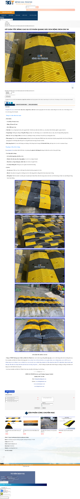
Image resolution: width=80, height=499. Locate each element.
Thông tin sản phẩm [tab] (10, 104)
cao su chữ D (64, 360)
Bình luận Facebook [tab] (33, 104)
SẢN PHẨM (11, 15)
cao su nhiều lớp (37, 362)
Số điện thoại (4, 478)
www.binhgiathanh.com (41, 381)
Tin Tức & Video (33, 15)
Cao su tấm (30, 360)
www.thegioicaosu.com (39, 386)
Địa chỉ (1, 480)
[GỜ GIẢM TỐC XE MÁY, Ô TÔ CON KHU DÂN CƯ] (31, 423)
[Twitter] (9, 103)
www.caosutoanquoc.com (39, 383)
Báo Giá (1, 17)
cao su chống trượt (57, 360)
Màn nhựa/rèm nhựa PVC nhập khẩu (55, 362)
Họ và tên (3, 476)
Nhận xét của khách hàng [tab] (21, 104)
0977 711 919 (30, 9)
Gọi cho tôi (8, 96)
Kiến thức (24, 15)
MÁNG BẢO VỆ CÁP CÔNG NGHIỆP (48, 430)
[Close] (0, 470)
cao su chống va (14, 362)
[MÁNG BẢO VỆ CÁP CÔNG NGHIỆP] (49, 423)
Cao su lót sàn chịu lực (38, 360)
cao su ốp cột (30, 362)
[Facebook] (7, 103)
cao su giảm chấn (48, 360)
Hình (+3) (72, 88)
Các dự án (18, 15)
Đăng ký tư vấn (4, 482)
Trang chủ (3, 15)
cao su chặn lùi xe (23, 362)
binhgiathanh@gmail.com (40, 379)
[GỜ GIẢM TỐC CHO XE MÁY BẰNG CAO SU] (13, 423)
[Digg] (12, 103)
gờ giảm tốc (44, 362)
